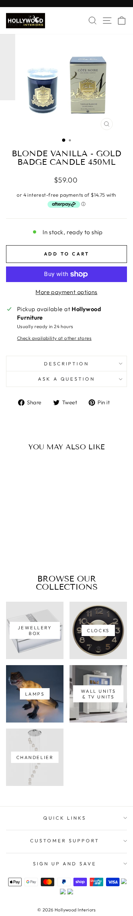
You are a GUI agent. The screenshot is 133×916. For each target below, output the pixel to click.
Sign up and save (64, 863)
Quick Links (65, 818)
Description (66, 363)
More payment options (66, 292)
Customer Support (64, 840)
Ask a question (66, 379)
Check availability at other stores (54, 338)
